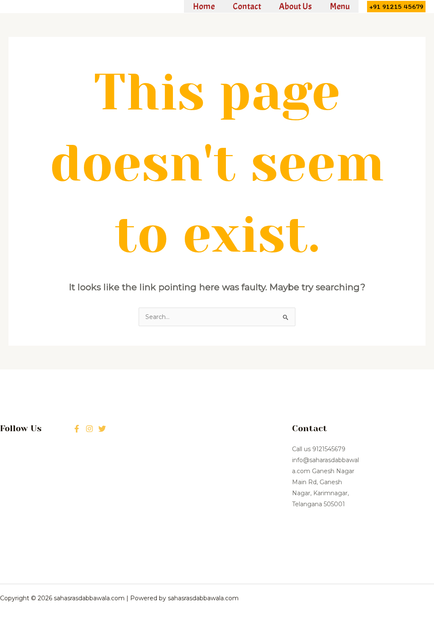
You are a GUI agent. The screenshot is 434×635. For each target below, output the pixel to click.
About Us (295, 6)
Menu (340, 6)
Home (204, 6)
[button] (396, 6)
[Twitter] (89, 429)
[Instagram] (102, 429)
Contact (247, 6)
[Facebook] (77, 429)
